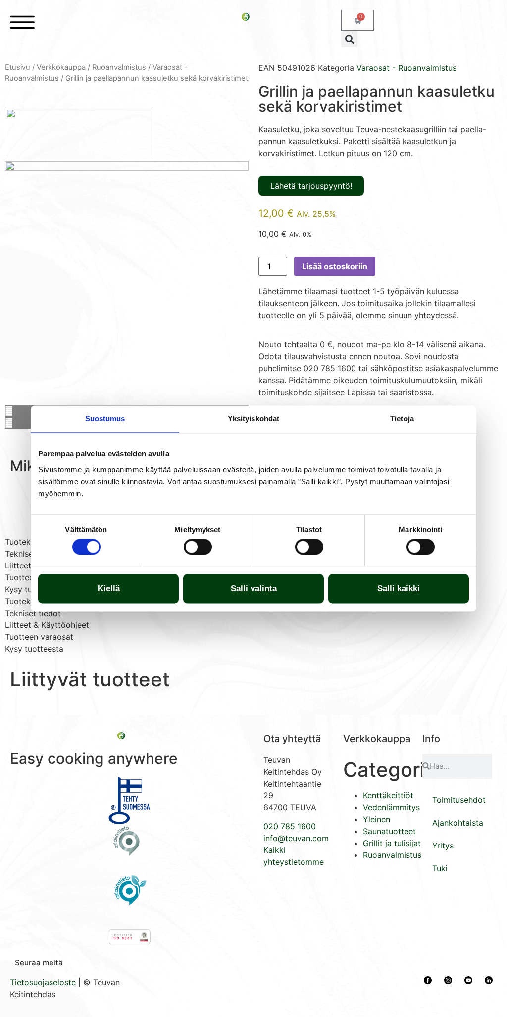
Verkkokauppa (61, 67)
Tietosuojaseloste (43, 982)
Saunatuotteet (389, 831)
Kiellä (109, 588)
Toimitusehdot (459, 800)
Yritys (443, 845)
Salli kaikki (398, 588)
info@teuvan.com (296, 838)
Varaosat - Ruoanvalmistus (406, 68)
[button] (349, 39)
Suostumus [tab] (105, 418)
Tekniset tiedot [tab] (33, 613)
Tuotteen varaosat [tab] (39, 637)
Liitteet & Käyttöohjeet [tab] (47, 625)
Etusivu (17, 67)
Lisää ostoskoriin (334, 266)
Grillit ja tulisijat (392, 843)
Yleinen (376, 819)
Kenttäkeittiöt (388, 795)
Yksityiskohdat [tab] (253, 418)
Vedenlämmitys (391, 807)
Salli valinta (254, 588)
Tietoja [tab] (402, 418)
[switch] (198, 547)
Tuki (440, 868)
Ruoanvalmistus (119, 67)
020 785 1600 (289, 826)
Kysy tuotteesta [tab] (34, 649)
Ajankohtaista (457, 823)
